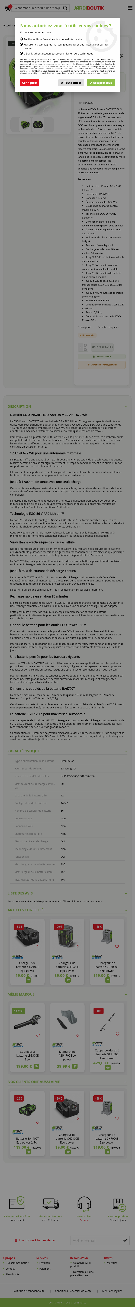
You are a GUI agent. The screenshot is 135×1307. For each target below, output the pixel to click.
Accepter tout (102, 83)
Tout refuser (72, 83)
